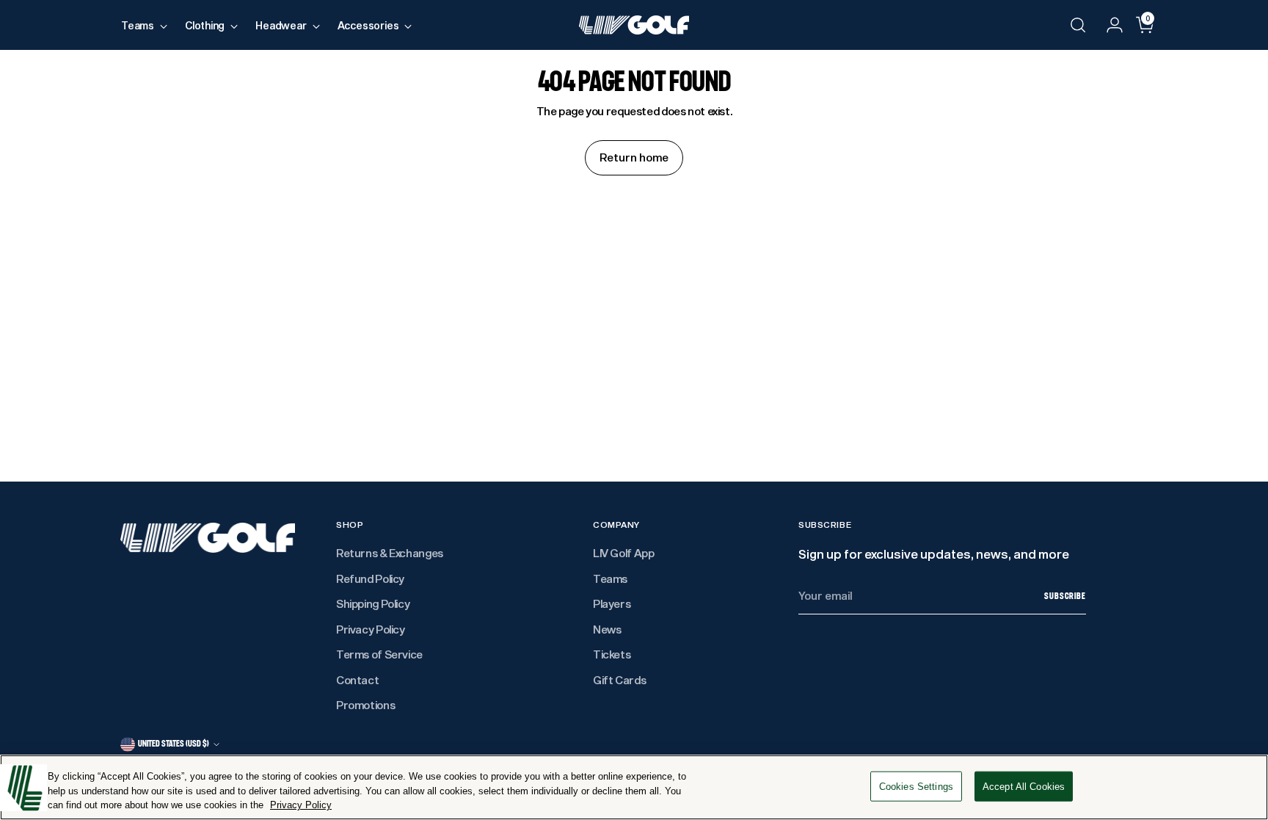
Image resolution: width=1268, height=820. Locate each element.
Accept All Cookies (1024, 785)
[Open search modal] (1078, 25)
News (607, 629)
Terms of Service (379, 654)
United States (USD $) (173, 743)
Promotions (365, 704)
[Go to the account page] (1108, 25)
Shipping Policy (372, 603)
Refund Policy (370, 578)
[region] (634, 787)
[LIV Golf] (634, 25)
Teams (610, 578)
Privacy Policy (370, 629)
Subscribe (1065, 596)
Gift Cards (619, 679)
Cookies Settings (916, 785)
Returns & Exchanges (389, 552)
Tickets (611, 654)
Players (611, 603)
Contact (357, 679)
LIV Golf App (624, 552)
